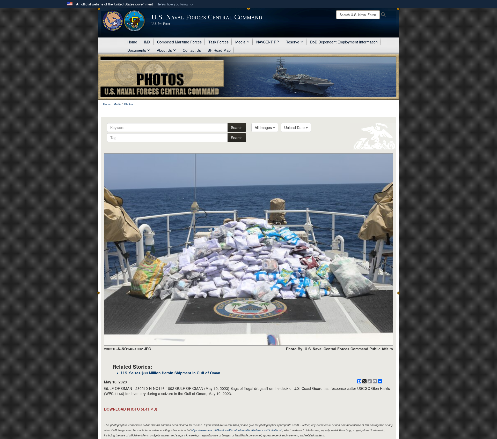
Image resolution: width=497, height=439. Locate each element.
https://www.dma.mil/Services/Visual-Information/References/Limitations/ (236, 430)
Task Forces (218, 41)
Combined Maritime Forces (179, 41)
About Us (164, 50)
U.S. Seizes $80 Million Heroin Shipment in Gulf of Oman (170, 372)
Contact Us (192, 50)
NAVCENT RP (267, 41)
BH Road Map (219, 50)
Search (237, 127)
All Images (264, 127)
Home (132, 41)
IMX (147, 41)
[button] (175, 4)
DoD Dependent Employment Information (344, 41)
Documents (136, 50)
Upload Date (295, 127)
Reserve (292, 41)
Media (240, 41)
